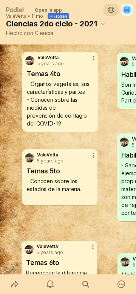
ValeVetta (16, 16)
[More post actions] (88, 250)
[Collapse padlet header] (102, 23)
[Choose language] (111, 10)
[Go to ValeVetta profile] (125, 261)
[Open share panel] (15, 284)
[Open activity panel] (50, 284)
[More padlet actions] (121, 284)
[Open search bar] (86, 284)
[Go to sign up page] (127, 10)
